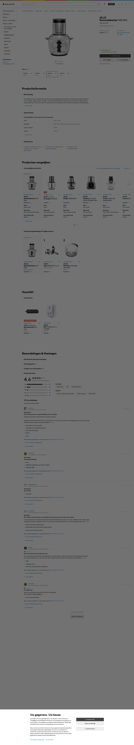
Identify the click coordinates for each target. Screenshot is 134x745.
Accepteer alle (90, 719)
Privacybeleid (49, 740)
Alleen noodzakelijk (90, 723)
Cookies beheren (90, 729)
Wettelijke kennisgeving (37, 740)
